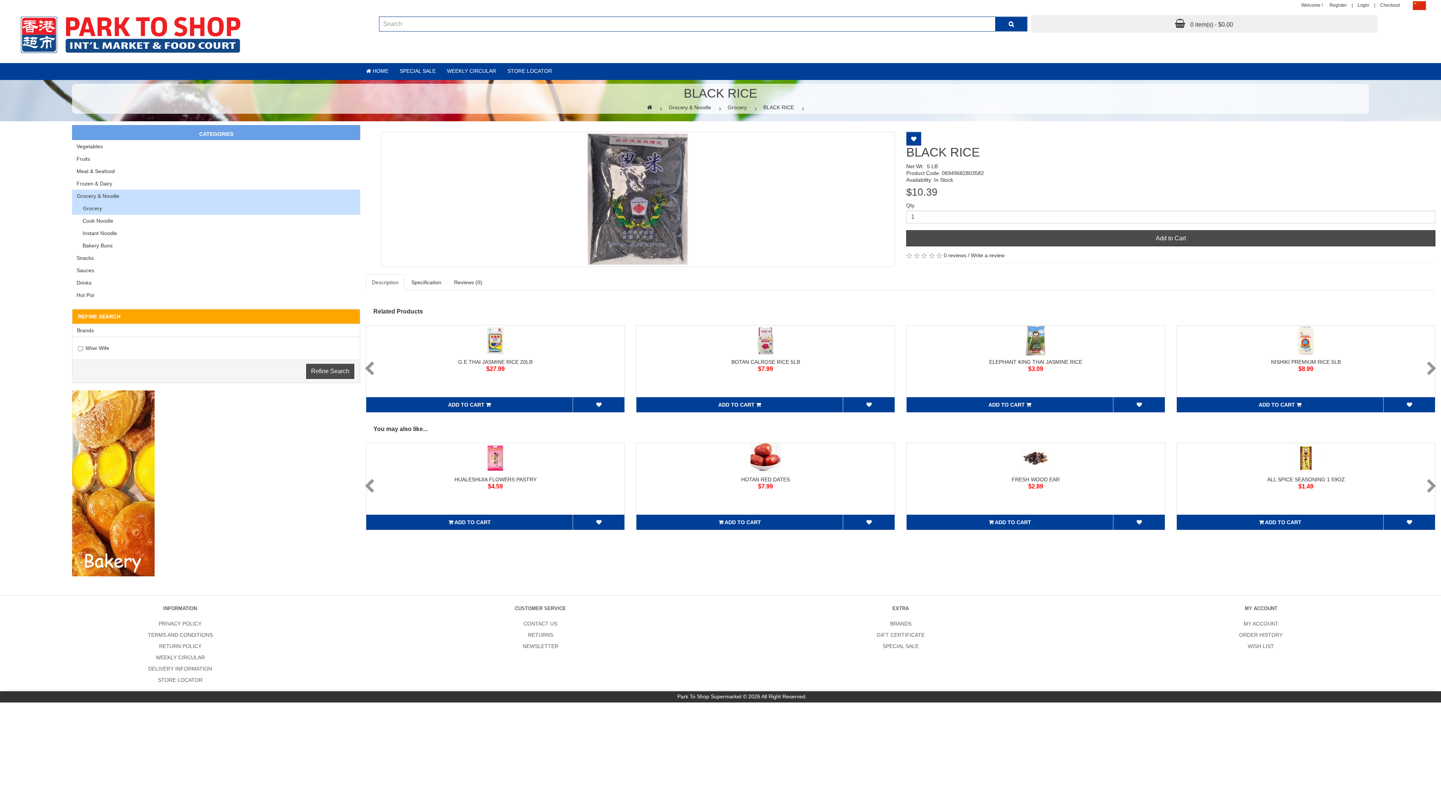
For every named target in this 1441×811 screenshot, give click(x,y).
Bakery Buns (95, 246)
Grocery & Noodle (690, 107)
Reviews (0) (468, 282)
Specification (426, 282)
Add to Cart (1171, 238)
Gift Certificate (901, 635)
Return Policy (180, 646)
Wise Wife (97, 348)
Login (1363, 5)
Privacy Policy (180, 624)
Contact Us (540, 624)
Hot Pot (85, 295)
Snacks (85, 258)
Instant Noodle (97, 233)
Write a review (988, 255)
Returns (540, 635)
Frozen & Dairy (94, 184)
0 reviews (955, 255)
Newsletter (540, 646)
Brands (901, 624)
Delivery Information (180, 669)
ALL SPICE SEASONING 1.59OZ (1306, 479)
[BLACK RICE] (638, 199)
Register (1338, 5)
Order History (1261, 635)
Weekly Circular (471, 71)
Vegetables (90, 146)
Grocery (737, 107)
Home (379, 71)
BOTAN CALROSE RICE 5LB (765, 362)
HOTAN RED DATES (765, 479)
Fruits (83, 159)
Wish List (1261, 646)
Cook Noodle (95, 221)
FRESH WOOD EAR (1036, 479)
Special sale (418, 71)
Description (385, 282)
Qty (910, 205)
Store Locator (529, 71)
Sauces (85, 270)
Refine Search (330, 371)
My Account (1261, 624)
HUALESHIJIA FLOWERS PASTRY (495, 479)
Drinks (84, 283)
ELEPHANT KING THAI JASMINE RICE (1035, 362)
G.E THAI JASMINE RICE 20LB (495, 362)
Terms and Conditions (180, 635)
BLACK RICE (778, 107)
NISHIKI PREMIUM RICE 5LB (1306, 362)
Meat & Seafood (96, 171)
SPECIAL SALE (901, 646)
